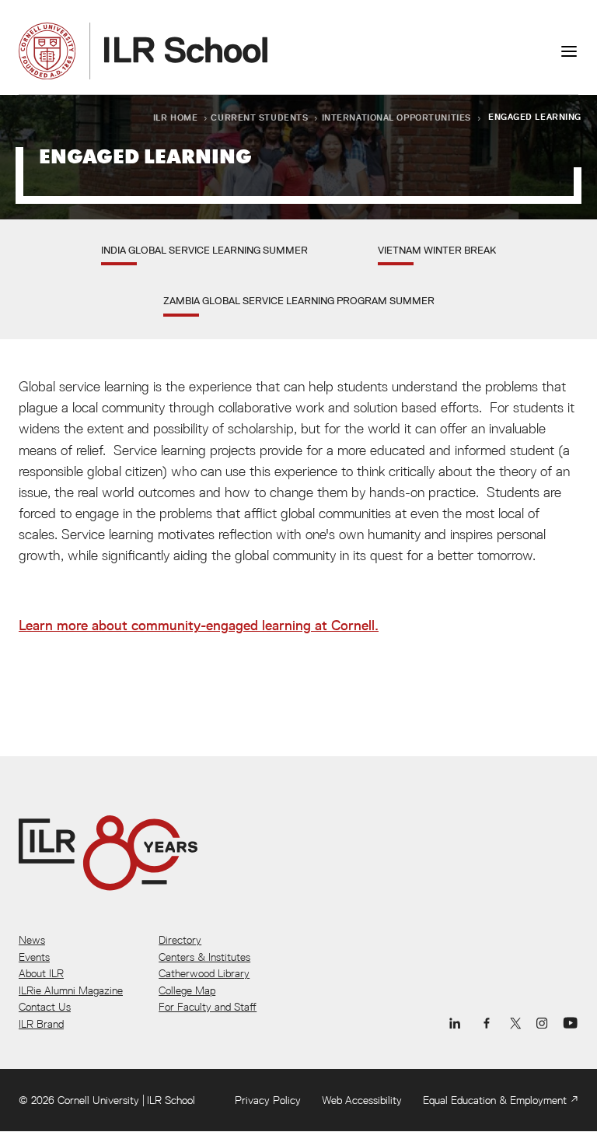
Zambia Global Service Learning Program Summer (299, 300)
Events (34, 957)
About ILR (41, 973)
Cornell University (98, 1100)
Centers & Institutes (204, 957)
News (32, 940)
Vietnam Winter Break (437, 250)
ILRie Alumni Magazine (71, 990)
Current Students (259, 117)
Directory (180, 940)
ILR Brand (41, 1024)
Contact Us (45, 1007)
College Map (187, 990)
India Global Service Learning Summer (204, 250)
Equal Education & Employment (495, 1100)
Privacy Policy (268, 1100)
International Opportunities (396, 117)
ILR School (171, 1100)
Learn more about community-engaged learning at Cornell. (199, 625)
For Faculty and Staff (208, 1007)
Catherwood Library (204, 973)
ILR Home (175, 117)
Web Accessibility (362, 1100)
